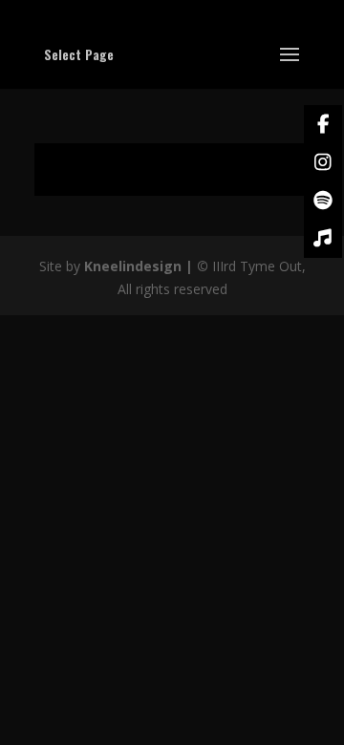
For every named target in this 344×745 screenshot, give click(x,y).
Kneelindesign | (140, 266)
